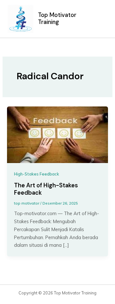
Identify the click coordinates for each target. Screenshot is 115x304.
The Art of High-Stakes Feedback (46, 189)
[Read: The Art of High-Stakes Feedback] (57, 134)
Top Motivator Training (57, 18)
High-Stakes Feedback (36, 173)
